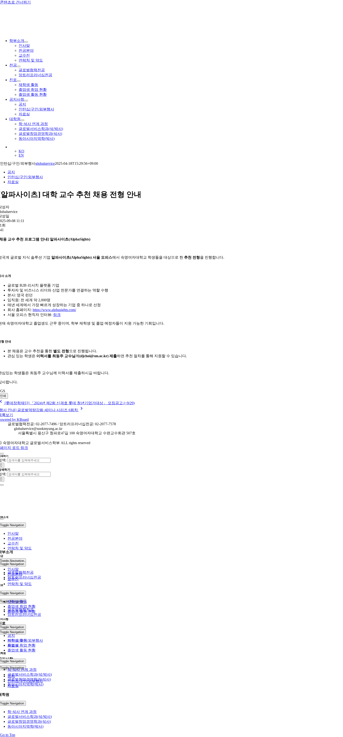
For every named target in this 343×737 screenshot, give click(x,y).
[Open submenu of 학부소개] (26, 42)
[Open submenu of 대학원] (22, 120)
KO (21, 151)
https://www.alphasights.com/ (54, 310)
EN (21, 155)
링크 (57, 315)
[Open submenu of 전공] (19, 66)
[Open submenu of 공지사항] (26, 100)
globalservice (45, 163)
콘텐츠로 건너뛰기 (15, 2)
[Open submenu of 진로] (19, 81)
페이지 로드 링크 (14, 448)
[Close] (2, 453)
